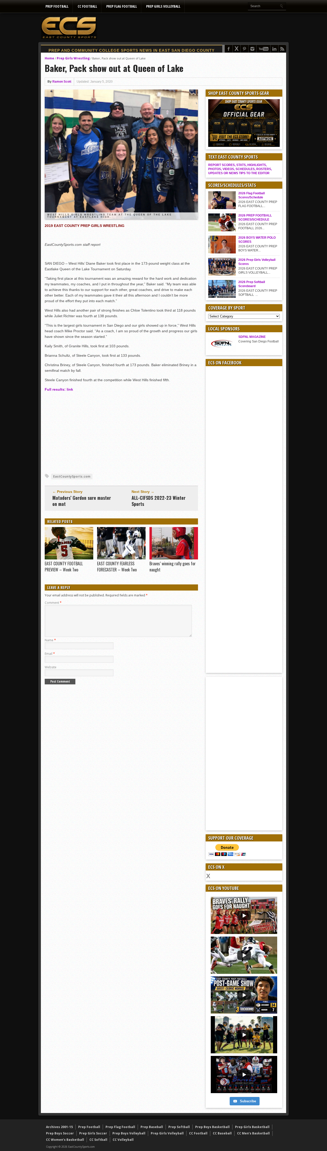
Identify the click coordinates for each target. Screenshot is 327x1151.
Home (49, 58)
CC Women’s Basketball (65, 1139)
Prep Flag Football (121, 6)
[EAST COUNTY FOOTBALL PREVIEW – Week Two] (69, 558)
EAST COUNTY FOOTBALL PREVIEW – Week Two (64, 566)
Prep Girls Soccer (93, 1133)
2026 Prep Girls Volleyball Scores (256, 262)
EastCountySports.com (71, 476)
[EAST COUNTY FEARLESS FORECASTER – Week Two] (121, 558)
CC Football (87, 6)
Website (50, 667)
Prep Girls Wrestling (73, 58)
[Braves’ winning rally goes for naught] (173, 558)
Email (50, 653)
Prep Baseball (152, 1127)
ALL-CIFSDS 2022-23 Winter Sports (158, 501)
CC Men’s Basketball (253, 1133)
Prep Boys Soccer (60, 1133)
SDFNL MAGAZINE (252, 337)
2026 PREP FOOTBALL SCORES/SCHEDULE (255, 217)
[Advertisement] (193, 27)
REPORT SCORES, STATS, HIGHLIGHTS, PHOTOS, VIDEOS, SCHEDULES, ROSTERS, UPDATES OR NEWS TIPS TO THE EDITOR (240, 169)
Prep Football (56, 6)
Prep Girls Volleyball (163, 6)
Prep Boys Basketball (212, 1127)
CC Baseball (222, 1133)
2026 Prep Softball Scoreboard (251, 284)
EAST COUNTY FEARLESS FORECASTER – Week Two (117, 566)
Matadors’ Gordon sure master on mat (81, 501)
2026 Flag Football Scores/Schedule (251, 195)
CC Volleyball (123, 1139)
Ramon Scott (61, 81)
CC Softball (98, 1139)
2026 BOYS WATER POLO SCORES (257, 240)
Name (50, 640)
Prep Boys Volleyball (128, 1133)
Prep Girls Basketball (252, 1127)
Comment (53, 602)
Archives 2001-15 (59, 1127)
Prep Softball (179, 1127)
